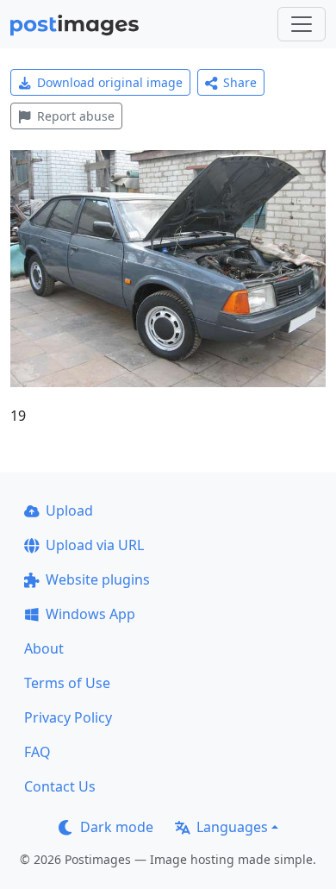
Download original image (110, 82)
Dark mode (116, 826)
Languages (232, 826)
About (44, 648)
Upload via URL (95, 544)
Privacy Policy (68, 717)
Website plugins (98, 579)
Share (240, 82)
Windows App (90, 613)
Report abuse (76, 116)
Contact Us (60, 786)
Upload (69, 510)
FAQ (37, 751)
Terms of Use (67, 682)
